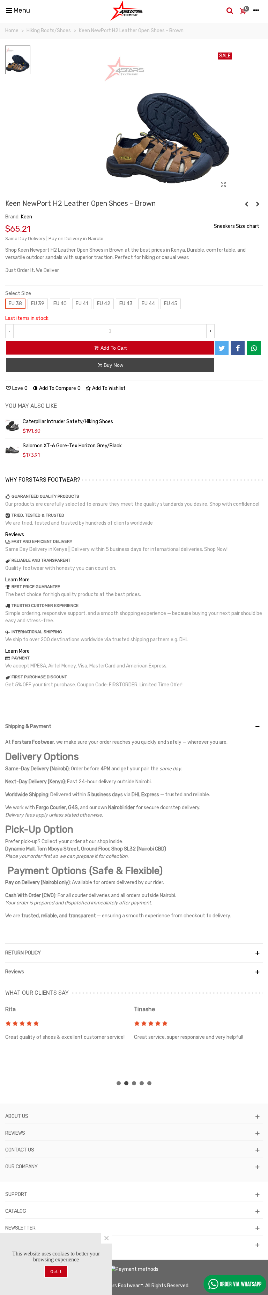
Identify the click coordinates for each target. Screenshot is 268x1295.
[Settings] (256, 10)
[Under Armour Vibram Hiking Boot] (257, 204)
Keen (26, 217)
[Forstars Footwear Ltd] (126, 10)
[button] (119, 1083)
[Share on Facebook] (238, 348)
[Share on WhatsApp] (254, 348)
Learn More (17, 580)
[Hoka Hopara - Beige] (246, 204)
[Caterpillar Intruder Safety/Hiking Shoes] (12, 426)
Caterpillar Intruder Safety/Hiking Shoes (68, 422)
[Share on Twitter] (222, 348)
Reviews (14, 535)
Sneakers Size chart (236, 226)
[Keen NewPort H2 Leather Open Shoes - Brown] (223, 185)
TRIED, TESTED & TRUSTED (38, 515)
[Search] (229, 10)
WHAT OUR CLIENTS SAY (37, 992)
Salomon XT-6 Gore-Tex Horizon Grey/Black (72, 446)
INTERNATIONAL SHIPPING (37, 631)
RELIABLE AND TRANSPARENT (41, 560)
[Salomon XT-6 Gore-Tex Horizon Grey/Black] (12, 450)
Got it (55, 1271)
